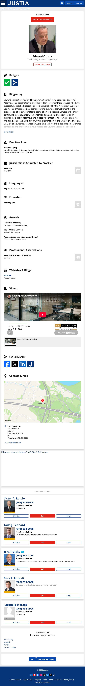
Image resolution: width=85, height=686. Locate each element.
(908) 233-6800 (25, 582)
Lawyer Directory (13, 9)
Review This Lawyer (42, 64)
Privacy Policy (68, 680)
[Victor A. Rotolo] (9, 506)
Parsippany (25, 9)
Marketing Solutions (42, 682)
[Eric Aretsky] (9, 559)
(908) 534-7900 (25, 502)
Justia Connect (15, 680)
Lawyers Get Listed (46, 659)
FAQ (32, 659)
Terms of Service (54, 680)
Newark (7, 642)
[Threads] (44, 675)
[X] (50, 675)
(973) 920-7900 (25, 528)
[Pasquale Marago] (9, 612)
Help (45, 680)
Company (37, 680)
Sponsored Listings (42, 491)
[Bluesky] (47, 675)
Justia (3, 9)
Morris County (10, 647)
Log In (69, 3)
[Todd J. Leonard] (9, 532)
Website (7, 275)
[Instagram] (41, 675)
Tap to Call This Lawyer (42, 19)
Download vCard (14, 442)
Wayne (6, 645)
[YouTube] (34, 675)
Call (42, 516)
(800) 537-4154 (25, 555)
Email (69, 516)
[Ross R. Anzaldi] (9, 585)
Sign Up (79, 3)
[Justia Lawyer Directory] (18, 3)
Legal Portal (27, 680)
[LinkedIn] (31, 675)
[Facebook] (37, 675)
